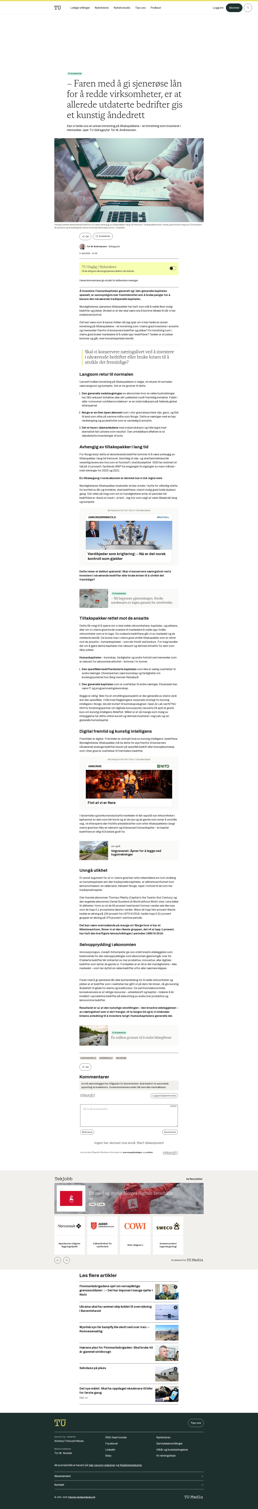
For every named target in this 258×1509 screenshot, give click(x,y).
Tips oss (196, 1422)
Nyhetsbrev (163, 1437)
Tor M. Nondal (63, 1453)
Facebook (111, 1443)
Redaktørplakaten (131, 1465)
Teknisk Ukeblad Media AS (81, 1497)
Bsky (108, 1455)
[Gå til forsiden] (57, 7)
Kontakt (59, 1484)
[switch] (173, 268)
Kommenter (104, 236)
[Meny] (248, 8)
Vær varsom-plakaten (102, 1465)
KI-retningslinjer (166, 1455)
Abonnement (62, 1476)
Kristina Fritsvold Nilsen (69, 1441)
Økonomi (121, 1058)
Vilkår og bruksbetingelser (172, 1449)
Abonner (234, 7)
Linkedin (110, 1449)
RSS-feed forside (116, 1437)
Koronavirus (88, 1058)
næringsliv (106, 1058)
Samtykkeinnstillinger (169, 1443)
